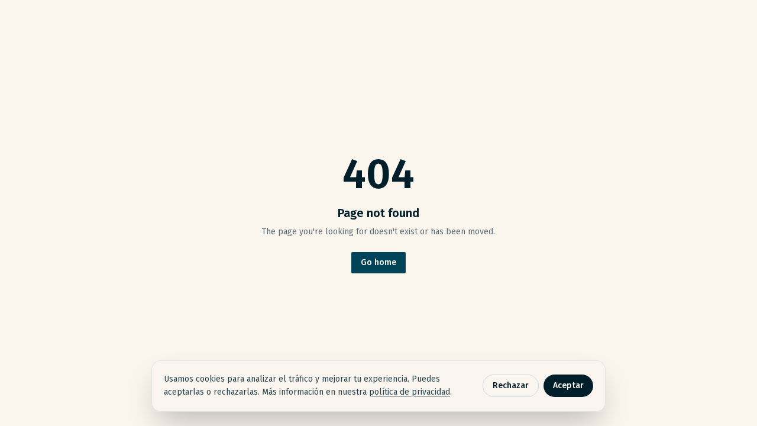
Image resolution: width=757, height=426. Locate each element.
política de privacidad (409, 392)
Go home (378, 262)
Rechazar (511, 385)
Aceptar (568, 385)
